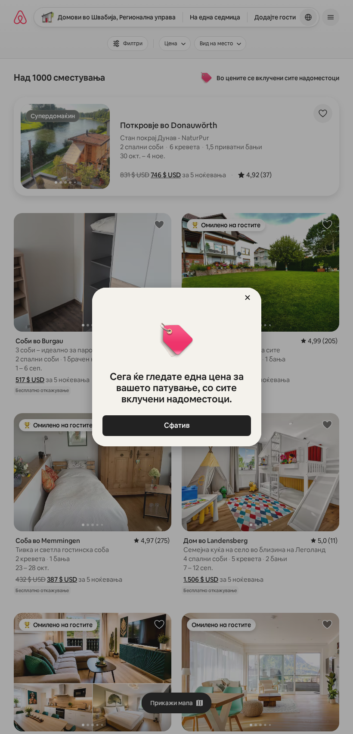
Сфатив (176, 425)
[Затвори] (247, 297)
